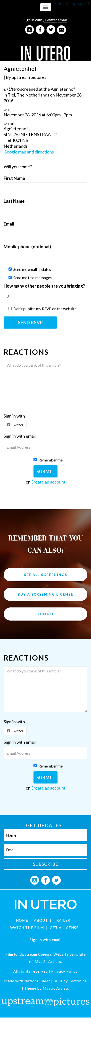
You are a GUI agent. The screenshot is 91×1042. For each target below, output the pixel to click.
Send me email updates (32, 269)
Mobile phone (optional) (27, 246)
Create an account (48, 482)
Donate (45, 614)
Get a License (64, 927)
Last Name (14, 201)
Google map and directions (29, 151)
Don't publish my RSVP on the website (44, 308)
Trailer (62, 920)
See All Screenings (45, 575)
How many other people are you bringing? (44, 286)
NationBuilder (37, 981)
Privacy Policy (64, 971)
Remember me (50, 460)
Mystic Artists (55, 988)
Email (9, 223)
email (62, 19)
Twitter (50, 19)
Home (22, 920)
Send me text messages (32, 277)
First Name (14, 178)
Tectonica (78, 981)
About (41, 920)
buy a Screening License (45, 594)
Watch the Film (27, 927)
